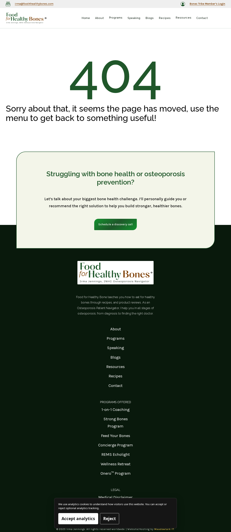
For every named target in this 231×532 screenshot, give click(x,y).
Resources (115, 366)
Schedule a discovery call (115, 224)
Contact (115, 385)
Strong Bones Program (115, 422)
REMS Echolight (115, 454)
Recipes (115, 376)
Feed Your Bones (115, 435)
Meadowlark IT (164, 529)
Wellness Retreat (115, 464)
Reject (109, 518)
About (115, 329)
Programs (116, 338)
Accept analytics (78, 518)
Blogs (115, 357)
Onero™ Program (116, 473)
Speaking (115, 347)
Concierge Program (115, 445)
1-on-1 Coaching (115, 409)
